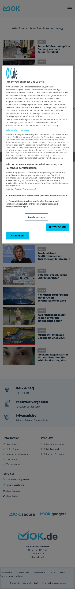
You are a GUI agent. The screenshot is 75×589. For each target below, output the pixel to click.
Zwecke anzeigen (36, 217)
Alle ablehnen (17, 235)
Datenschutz (11, 130)
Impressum (25, 130)
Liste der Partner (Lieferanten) (21, 189)
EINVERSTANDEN (57, 227)
